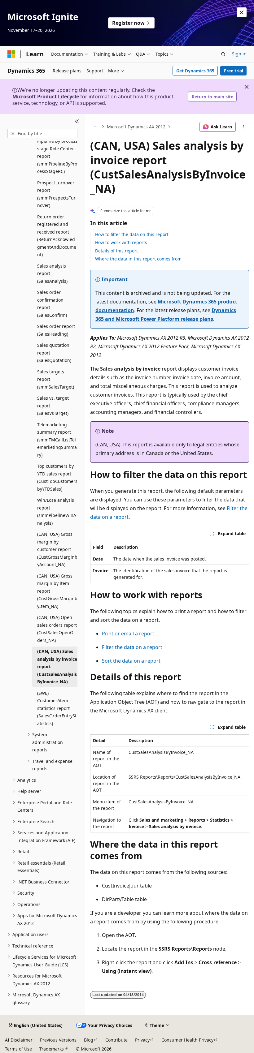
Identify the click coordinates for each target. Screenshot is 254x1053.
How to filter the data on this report (132, 234)
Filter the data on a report (132, 647)
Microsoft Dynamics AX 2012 (136, 127)
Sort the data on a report (131, 660)
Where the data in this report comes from (138, 259)
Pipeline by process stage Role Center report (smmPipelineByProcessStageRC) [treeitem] (57, 156)
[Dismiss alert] (242, 12)
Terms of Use (18, 1049)
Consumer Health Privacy (187, 1040)
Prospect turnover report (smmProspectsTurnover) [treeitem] (56, 194)
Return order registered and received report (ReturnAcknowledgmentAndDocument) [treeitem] (56, 236)
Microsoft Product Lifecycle (45, 96)
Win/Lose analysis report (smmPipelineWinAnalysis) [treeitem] (56, 511)
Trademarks (51, 1049)
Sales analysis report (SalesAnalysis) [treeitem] (52, 273)
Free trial (233, 71)
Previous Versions (58, 1040)
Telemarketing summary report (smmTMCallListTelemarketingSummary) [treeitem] (57, 440)
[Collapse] (77, 121)
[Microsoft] (11, 54)
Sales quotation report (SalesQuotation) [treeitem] (54, 352)
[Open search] (223, 54)
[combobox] (42, 134)
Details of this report (116, 251)
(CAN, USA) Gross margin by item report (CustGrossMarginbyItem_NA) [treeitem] (57, 591)
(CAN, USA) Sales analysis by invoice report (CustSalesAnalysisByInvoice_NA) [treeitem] (57, 666)
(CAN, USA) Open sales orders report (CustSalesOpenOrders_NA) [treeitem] (57, 628)
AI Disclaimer (19, 1040)
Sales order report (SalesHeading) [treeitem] (56, 330)
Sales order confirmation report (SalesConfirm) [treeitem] (52, 303)
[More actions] (243, 127)
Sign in (239, 54)
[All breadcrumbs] (95, 127)
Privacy (142, 1040)
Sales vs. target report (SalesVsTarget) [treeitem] (53, 405)
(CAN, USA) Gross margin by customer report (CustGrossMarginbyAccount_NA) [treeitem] (57, 549)
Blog (88, 1040)
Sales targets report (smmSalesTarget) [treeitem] (55, 379)
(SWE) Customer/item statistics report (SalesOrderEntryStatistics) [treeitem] (57, 708)
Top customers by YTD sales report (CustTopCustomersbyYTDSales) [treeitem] (57, 477)
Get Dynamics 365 (195, 71)
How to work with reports (121, 242)
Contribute (116, 1040)
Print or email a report (128, 633)
